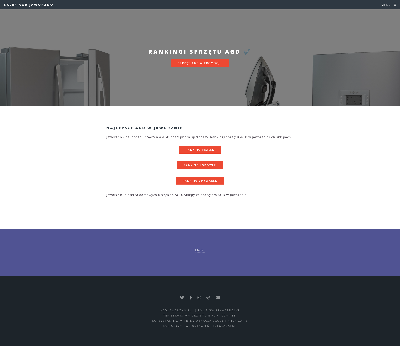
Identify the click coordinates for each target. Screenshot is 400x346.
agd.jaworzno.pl (176, 310)
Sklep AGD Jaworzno (28, 4)
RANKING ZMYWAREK (200, 180)
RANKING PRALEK (200, 149)
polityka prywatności (219, 310)
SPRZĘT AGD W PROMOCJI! (200, 63)
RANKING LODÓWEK (200, 165)
